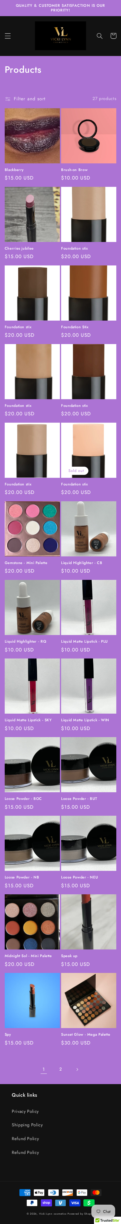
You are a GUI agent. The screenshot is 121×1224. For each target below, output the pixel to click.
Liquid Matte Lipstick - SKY (28, 720)
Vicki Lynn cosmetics (53, 1213)
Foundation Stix (74, 327)
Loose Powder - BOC (23, 798)
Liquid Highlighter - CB (81, 563)
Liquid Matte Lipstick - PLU (84, 641)
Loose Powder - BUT (79, 798)
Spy (8, 1034)
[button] (7, 36)
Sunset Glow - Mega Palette (85, 1034)
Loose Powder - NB (22, 877)
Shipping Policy (27, 1125)
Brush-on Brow (74, 169)
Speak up (69, 956)
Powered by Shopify (81, 1213)
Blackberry (14, 169)
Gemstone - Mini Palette (26, 563)
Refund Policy (25, 1138)
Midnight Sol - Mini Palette (28, 956)
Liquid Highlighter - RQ (25, 641)
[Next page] (77, 1069)
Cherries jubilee (19, 248)
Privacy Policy (25, 1111)
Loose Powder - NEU (79, 877)
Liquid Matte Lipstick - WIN (85, 720)
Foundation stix (74, 248)
